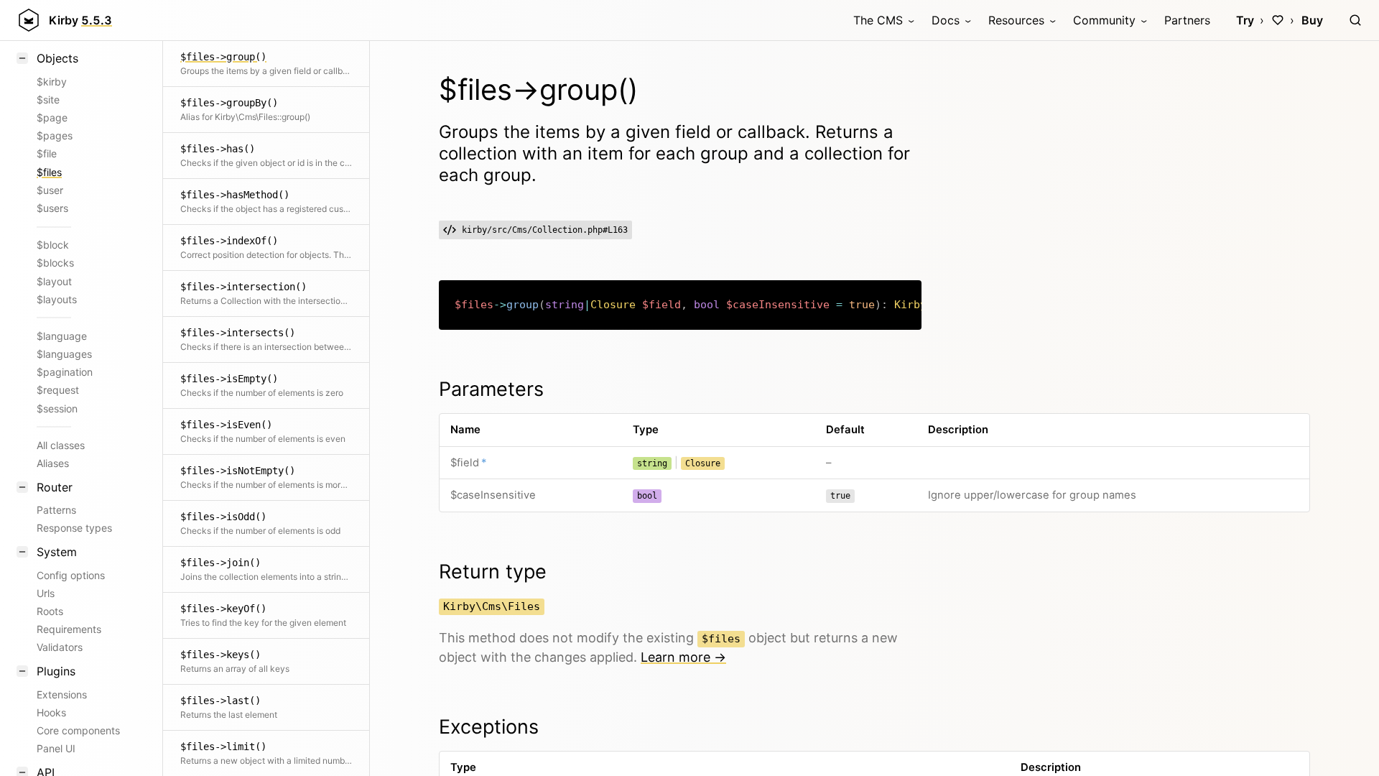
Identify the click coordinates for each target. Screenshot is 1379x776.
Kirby (80, 20)
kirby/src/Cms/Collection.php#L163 (545, 230)
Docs (946, 20)
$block (53, 245)
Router (55, 487)
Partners (1187, 20)
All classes (61, 445)
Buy (1312, 20)
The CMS (878, 20)
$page (52, 117)
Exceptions (489, 727)
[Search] (1355, 20)
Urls (46, 593)
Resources (1016, 20)
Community (1104, 20)
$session (57, 408)
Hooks (51, 712)
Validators (60, 647)
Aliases (53, 463)
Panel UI (56, 748)
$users (52, 208)
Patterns (56, 510)
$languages (64, 354)
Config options (71, 575)
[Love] (1278, 20)
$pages (55, 135)
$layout (54, 281)
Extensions (62, 694)
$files (49, 172)
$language (62, 336)
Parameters (491, 389)
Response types (74, 528)
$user (50, 190)
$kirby (52, 81)
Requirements (69, 629)
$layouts (57, 299)
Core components (78, 730)
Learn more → (683, 657)
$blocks (55, 263)
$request (58, 390)
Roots (50, 611)
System (57, 552)
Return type (493, 571)
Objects (57, 58)
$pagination (65, 372)
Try (1245, 20)
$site (48, 99)
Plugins (56, 671)
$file (47, 153)
